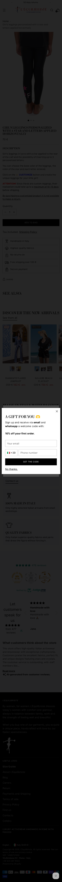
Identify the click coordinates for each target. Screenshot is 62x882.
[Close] (57, 411)
